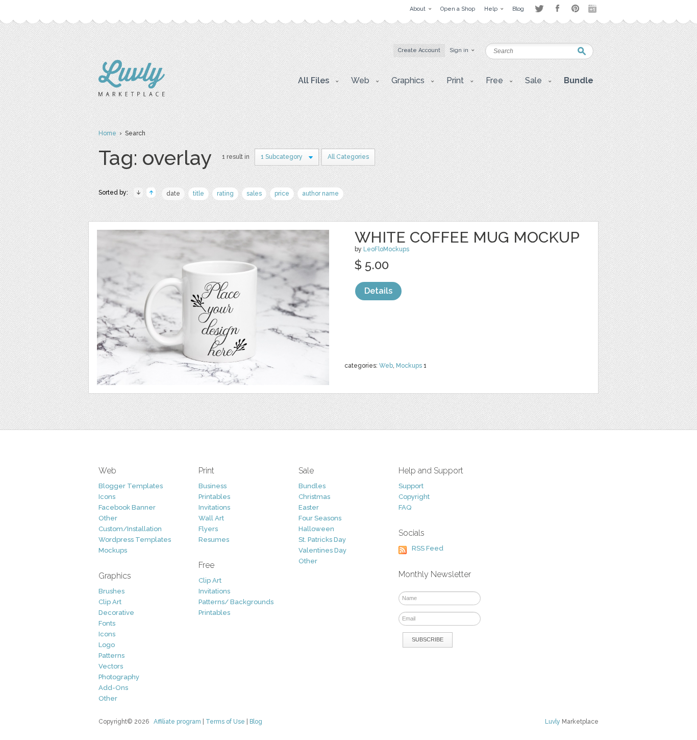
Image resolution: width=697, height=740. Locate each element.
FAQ (405, 507)
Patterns (111, 655)
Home (107, 133)
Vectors (110, 666)
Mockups (409, 365)
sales (254, 193)
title (198, 193)
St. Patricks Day (322, 539)
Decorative (116, 612)
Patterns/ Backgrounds (235, 602)
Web (386, 365)
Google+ (593, 9)
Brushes (111, 591)
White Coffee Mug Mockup (467, 237)
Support (411, 486)
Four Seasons (319, 518)
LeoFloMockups (386, 249)
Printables (214, 496)
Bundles (312, 486)
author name (320, 193)
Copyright (414, 496)
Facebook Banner (127, 507)
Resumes (213, 539)
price (282, 193)
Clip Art (109, 602)
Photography (118, 677)
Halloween (316, 529)
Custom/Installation (130, 529)
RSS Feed (427, 548)
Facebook (557, 9)
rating (225, 193)
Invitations (214, 507)
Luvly (552, 721)
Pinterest (575, 8)
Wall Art (211, 518)
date (173, 193)
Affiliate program (177, 721)
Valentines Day (322, 550)
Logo (106, 645)
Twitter (539, 8)
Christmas (314, 496)
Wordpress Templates (134, 539)
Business (212, 486)
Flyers (208, 529)
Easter (308, 507)
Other (107, 518)
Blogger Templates (130, 486)
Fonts (106, 623)
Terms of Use (225, 721)
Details (378, 291)
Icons (106, 496)
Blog (256, 721)
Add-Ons (113, 687)
